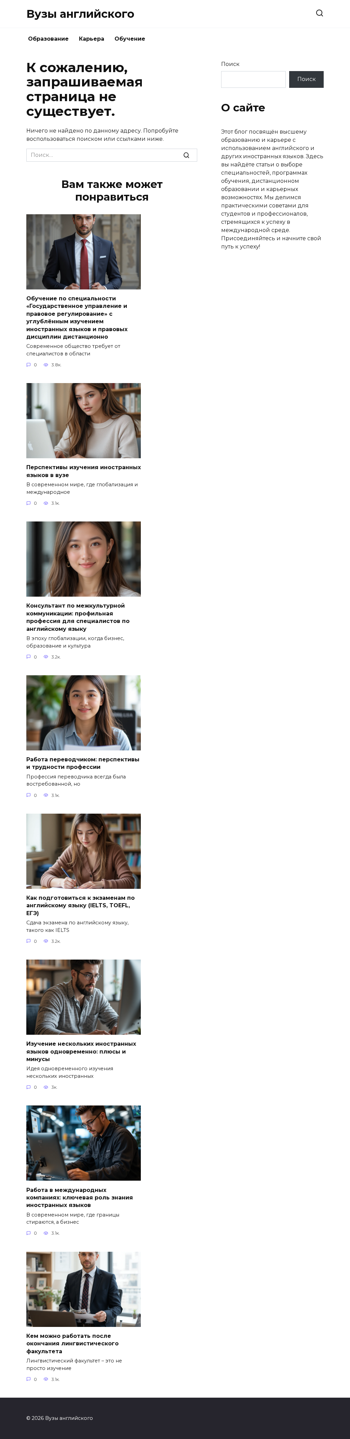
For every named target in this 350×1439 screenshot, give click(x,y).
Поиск (230, 64)
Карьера (91, 39)
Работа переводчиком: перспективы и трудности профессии (82, 763)
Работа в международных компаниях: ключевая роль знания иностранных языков (79, 1197)
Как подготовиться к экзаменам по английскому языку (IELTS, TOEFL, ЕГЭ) (80, 906)
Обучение (130, 39)
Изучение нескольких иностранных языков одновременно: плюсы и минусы (81, 1051)
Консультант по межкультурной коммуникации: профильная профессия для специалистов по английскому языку (78, 617)
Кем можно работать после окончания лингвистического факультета (72, 1344)
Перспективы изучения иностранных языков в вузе (83, 471)
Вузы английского (80, 14)
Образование (48, 39)
